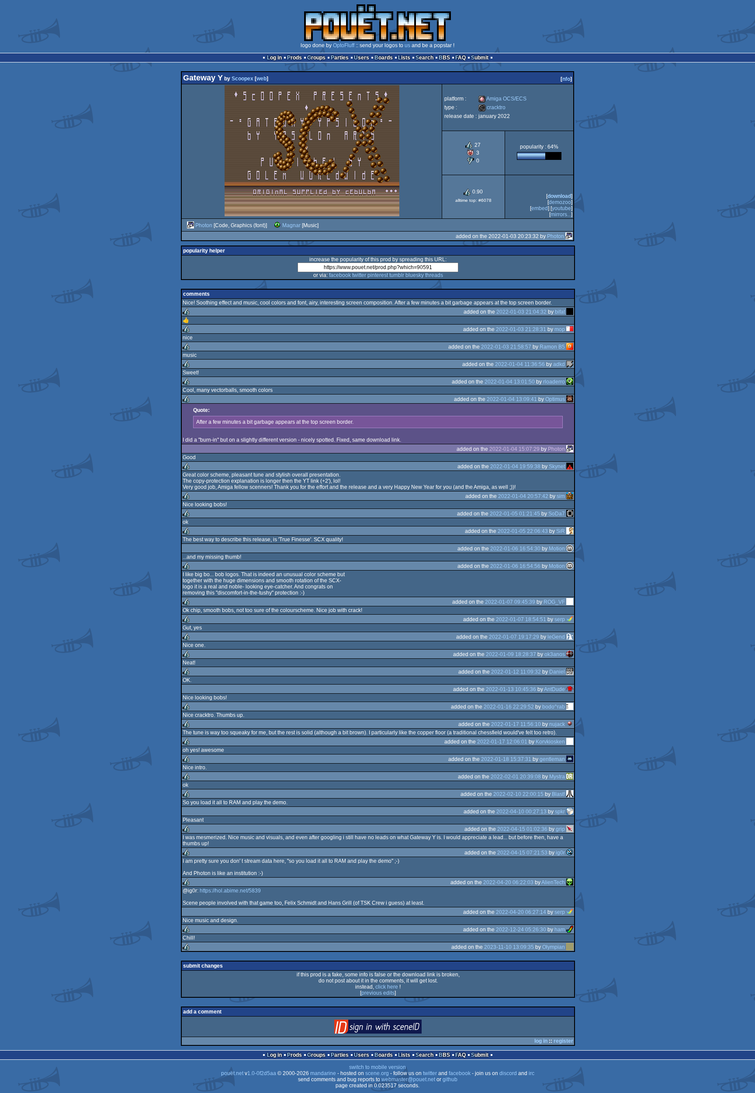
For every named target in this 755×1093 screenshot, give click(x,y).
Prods (294, 58)
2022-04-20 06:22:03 (508, 882)
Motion (557, 549)
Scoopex (242, 79)
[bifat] (569, 312)
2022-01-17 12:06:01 (502, 742)
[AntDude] (569, 689)
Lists (404, 58)
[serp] (569, 619)
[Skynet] (569, 466)
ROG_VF (554, 602)
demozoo (560, 202)
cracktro (492, 107)
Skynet (557, 466)
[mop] (569, 329)
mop (559, 329)
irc (531, 1073)
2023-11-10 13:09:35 (509, 947)
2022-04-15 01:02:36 (522, 829)
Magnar (291, 225)
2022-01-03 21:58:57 (506, 347)
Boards (383, 58)
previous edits (378, 993)
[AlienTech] (569, 882)
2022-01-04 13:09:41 (512, 399)
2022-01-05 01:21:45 (515, 514)
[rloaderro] (569, 382)
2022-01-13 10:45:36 (511, 689)
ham (559, 930)
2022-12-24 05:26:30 (521, 930)
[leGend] (569, 637)
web (261, 79)
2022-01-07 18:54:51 (521, 619)
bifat (560, 312)
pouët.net (232, 1073)
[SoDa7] (569, 514)
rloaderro (554, 382)
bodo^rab (553, 707)
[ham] (569, 930)
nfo (566, 79)
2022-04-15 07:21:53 (522, 853)
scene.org (377, 1073)
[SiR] (569, 531)
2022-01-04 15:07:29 (514, 449)
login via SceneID (393, 1029)
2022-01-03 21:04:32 (521, 312)
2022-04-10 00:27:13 (521, 812)
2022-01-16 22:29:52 (509, 707)
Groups (316, 58)
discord (508, 1073)
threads (434, 275)
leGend (556, 637)
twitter (359, 275)
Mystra (557, 777)
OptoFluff (343, 45)
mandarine (323, 1073)
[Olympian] (569, 947)
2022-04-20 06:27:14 (521, 912)
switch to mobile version (377, 1067)
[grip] (569, 829)
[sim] (569, 496)
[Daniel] (569, 672)
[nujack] (569, 724)
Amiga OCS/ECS (502, 99)
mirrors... (561, 214)
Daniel (557, 672)
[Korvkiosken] (569, 742)
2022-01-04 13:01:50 (510, 382)
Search (424, 58)
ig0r (560, 853)
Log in (274, 58)
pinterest (377, 275)
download (559, 196)
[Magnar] (277, 225)
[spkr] (569, 812)
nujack (557, 724)
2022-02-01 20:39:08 (516, 777)
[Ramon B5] (569, 347)
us (407, 45)
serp (559, 619)
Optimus (555, 399)
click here (386, 987)
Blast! (558, 794)
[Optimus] (569, 399)
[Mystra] (569, 777)
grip (560, 829)
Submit (479, 58)
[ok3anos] (569, 654)
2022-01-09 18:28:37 (511, 654)
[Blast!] (569, 794)
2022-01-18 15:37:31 (506, 759)
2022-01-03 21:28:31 (521, 329)
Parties (340, 58)
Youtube (561, 208)
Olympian (553, 947)
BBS (444, 58)
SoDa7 (556, 514)
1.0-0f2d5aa (261, 1073)
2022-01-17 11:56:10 (516, 724)
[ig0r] (569, 853)
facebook (340, 275)
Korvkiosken (550, 742)
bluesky (414, 275)
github (450, 1079)
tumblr (396, 275)
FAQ (460, 58)
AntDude (554, 689)
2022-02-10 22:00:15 (518, 794)
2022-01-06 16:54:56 (515, 566)
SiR (560, 531)
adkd (559, 364)
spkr (560, 812)
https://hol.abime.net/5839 (230, 891)
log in (540, 1041)
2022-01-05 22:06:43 (523, 531)
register (563, 1041)
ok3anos (554, 654)
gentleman (552, 759)
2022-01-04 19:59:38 (515, 466)
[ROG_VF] (569, 602)
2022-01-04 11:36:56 (520, 364)
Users (361, 58)
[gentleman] (569, 759)
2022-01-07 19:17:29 (514, 637)
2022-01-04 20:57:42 (523, 496)
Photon (203, 225)
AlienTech (553, 882)
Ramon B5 (552, 347)
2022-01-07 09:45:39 (510, 602)
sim (561, 496)
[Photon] (190, 225)
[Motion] (569, 549)
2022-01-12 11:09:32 (516, 672)
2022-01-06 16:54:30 (515, 549)
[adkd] (569, 364)
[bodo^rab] (569, 707)
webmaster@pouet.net (408, 1079)
